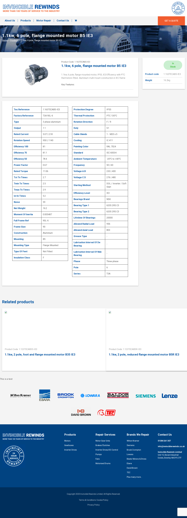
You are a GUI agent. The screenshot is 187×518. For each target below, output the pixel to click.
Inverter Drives (70, 450)
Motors (67, 441)
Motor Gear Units (103, 441)
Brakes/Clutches (103, 445)
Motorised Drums (103, 463)
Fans (98, 459)
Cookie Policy (102, 500)
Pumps (99, 454)
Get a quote (171, 20)
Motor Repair (43, 20)
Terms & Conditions (87, 500)
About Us (10, 20)
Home (5, 40)
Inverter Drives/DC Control (107, 450)
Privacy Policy (93, 505)
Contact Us (63, 20)
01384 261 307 (164, 441)
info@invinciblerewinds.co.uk (171, 446)
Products (26, 20)
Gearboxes (69, 445)
